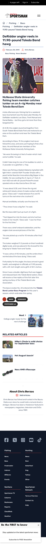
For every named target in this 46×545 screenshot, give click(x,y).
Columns (7, 498)
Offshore (7, 475)
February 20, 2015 (13, 50)
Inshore (7, 470)
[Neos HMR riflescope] (8, 372)
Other (27, 479)
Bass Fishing (10, 53)
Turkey (27, 475)
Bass (11, 299)
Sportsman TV (9, 493)
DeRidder (22, 299)
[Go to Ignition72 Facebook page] (6, 440)
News (6, 456)
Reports (7, 507)
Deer (27, 461)
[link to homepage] (16, 15)
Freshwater (8, 466)
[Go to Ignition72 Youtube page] (31, 440)
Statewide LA (10, 304)
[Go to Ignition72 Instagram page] (23, 440)
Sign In (25, 3)
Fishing (12, 23)
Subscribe (35, 3)
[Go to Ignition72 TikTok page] (40, 440)
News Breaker (21, 53)
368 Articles (25, 395)
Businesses (8, 502)
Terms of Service (31, 496)
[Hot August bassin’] (8, 358)
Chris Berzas (29, 50)
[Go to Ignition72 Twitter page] (15, 440)
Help (27, 505)
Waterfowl (29, 466)
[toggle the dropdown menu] (38, 16)
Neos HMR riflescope (25, 370)
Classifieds (8, 511)
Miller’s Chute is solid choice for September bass (28, 343)
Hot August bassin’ (24, 356)
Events (6, 479)
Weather (7, 516)
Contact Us (29, 500)
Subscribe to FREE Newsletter (20, 540)
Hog (26, 470)
